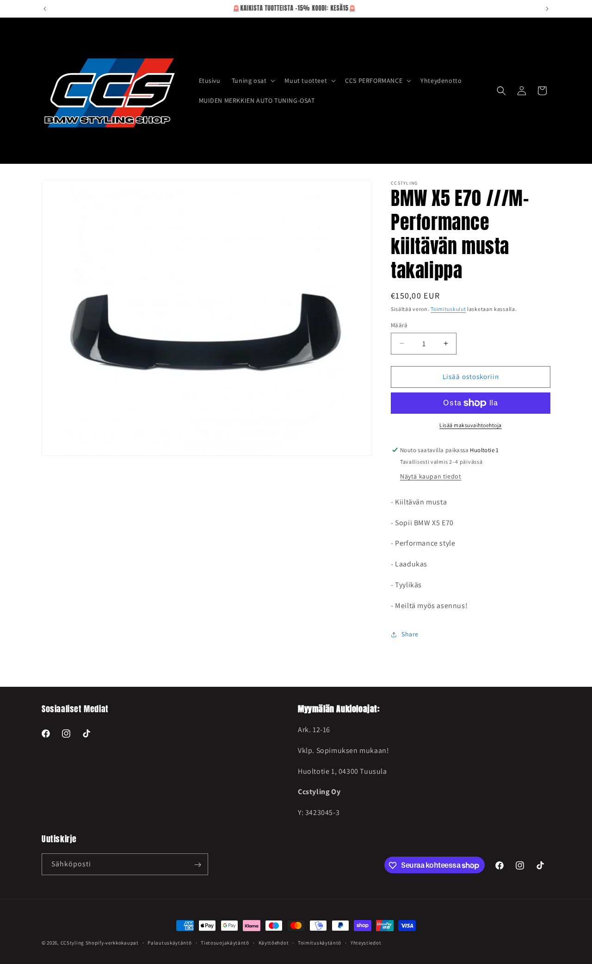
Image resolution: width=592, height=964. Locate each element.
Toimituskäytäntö (319, 942)
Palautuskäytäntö (169, 942)
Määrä (399, 325)
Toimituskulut (448, 308)
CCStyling (72, 942)
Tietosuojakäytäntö (225, 942)
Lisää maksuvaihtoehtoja (470, 425)
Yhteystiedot (366, 942)
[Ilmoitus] (547, 9)
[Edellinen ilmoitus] (45, 9)
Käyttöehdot (274, 942)
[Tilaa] (197, 865)
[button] (252, 80)
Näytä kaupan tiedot (430, 476)
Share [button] (410, 634)
